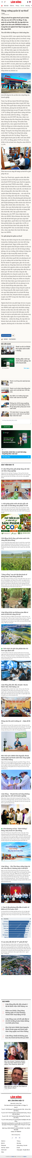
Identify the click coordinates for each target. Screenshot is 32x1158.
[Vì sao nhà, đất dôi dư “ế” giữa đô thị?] (16, 965)
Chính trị (12, 5)
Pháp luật (3, 1145)
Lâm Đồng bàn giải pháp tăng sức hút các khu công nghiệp (15, 470)
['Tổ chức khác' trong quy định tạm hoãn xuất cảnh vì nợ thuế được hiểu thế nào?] (5, 414)
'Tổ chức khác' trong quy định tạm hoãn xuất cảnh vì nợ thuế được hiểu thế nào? (19, 413)
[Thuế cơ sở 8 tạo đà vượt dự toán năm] (5, 383)
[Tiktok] (12, 1137)
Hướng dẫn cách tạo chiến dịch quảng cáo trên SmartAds (23, 361)
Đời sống (28, 5)
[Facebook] (19, 1137)
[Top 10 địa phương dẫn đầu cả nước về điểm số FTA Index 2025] (16, 928)
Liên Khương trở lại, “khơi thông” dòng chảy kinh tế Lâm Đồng (14, 829)
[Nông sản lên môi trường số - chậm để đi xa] (16, 741)
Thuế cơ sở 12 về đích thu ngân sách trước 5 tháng (23, 348)
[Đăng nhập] (27, 2)
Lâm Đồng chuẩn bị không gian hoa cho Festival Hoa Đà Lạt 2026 (17, 1037)
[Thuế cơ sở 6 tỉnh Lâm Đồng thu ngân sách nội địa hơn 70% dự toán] (5, 390)
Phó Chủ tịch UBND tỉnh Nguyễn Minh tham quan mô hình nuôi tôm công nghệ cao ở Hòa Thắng (15, 758)
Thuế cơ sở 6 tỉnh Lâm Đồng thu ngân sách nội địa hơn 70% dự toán (20, 390)
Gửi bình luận (7, 426)
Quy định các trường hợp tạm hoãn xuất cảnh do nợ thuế (19, 396)
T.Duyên (3, 13)
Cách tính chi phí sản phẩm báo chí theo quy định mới (14, 649)
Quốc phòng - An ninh (22, 1145)
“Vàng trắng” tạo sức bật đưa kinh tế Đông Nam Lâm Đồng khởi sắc (14, 575)
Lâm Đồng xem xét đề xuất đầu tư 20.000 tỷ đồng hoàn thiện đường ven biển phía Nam (17, 1021)
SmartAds (6, 368)
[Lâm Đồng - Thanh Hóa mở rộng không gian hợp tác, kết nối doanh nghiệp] (16, 814)
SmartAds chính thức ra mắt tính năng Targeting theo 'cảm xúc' (14, 453)
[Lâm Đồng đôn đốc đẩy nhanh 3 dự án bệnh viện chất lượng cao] (16, 707)
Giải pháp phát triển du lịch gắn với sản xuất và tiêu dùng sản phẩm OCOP (14, 504)
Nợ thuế (5, 339)
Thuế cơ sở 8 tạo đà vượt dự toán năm (20, 381)
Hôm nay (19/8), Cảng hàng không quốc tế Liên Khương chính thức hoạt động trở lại (15, 1012)
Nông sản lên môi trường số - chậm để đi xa (15, 722)
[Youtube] (16, 1137)
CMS (13, 1156)
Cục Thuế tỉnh (12, 339)
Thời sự (17, 5)
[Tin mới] (5, 2)
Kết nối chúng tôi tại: (16, 1134)
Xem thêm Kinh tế (7, 465)
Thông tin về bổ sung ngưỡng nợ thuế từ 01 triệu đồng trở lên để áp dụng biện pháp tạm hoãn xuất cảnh (20, 405)
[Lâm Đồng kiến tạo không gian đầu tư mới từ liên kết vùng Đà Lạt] (16, 634)
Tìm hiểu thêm (6, 456)
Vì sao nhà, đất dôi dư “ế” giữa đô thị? (14, 942)
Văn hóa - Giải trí (5, 1147)
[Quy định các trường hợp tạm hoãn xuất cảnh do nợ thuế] (5, 397)
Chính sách (4, 1149)
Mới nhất (6, 5)
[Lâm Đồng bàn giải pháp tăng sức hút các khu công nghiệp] (16, 489)
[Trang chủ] (2, 6)
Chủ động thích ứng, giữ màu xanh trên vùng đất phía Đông (15, 539)
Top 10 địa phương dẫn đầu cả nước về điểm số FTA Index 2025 (15, 908)
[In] (13, 335)
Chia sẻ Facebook (6, 335)
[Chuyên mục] (2, 2)
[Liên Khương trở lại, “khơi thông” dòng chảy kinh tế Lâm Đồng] (16, 852)
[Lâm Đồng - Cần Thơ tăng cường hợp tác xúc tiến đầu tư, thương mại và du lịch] (16, 893)
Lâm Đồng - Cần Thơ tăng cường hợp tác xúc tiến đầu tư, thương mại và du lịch (15, 867)
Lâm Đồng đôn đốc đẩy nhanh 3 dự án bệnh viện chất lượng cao (14, 686)
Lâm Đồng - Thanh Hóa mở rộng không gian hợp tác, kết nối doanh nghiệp (15, 795)
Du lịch (18, 1147)
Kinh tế (22, 5)
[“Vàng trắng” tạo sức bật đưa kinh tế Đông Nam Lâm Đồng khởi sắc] (16, 598)
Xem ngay (26, 368)
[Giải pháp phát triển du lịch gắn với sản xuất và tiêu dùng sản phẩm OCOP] (16, 524)
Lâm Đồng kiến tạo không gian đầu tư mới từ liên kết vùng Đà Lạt (14, 613)
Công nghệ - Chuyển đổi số (23, 1149)
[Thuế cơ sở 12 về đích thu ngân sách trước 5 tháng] (7, 350)
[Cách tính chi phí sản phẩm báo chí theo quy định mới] (16, 671)
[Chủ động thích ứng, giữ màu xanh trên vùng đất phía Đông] (16, 560)
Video (2, 1152)
